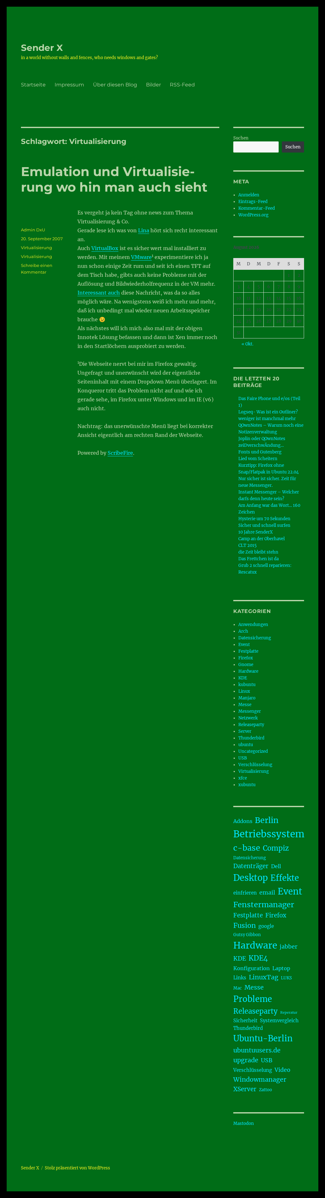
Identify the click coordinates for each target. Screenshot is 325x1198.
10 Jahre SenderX (255, 532)
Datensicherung (254, 638)
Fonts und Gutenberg (260, 452)
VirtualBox (104, 248)
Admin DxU (33, 229)
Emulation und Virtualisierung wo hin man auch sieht (114, 179)
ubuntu (245, 744)
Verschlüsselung (255, 764)
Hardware (248, 671)
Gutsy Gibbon (247, 934)
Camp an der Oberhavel (261, 538)
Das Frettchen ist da (258, 559)
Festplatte (248, 651)
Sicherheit (245, 1021)
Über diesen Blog (115, 85)
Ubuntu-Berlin (263, 1038)
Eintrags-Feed (253, 201)
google (266, 926)
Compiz (276, 848)
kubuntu (246, 684)
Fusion (244, 925)
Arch (243, 631)
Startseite (33, 85)
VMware (141, 257)
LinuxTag (263, 977)
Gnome (245, 664)
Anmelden (248, 195)
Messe (244, 704)
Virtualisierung (36, 247)
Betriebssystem (268, 834)
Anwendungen (253, 624)
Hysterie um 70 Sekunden (264, 518)
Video (282, 1069)
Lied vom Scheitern (257, 458)
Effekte (284, 878)
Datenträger (251, 866)
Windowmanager (259, 1079)
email (267, 892)
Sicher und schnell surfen (264, 525)
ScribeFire (120, 453)
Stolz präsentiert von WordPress (77, 1168)
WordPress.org (253, 215)
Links (239, 978)
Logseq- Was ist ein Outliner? (268, 412)
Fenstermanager (263, 904)
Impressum (69, 85)
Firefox (245, 658)
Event (244, 644)
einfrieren (245, 893)
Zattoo (265, 1089)
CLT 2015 (247, 545)
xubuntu (246, 784)
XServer (244, 1089)
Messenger (249, 711)
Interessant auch (98, 292)
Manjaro (246, 698)
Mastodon (243, 1123)
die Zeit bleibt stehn (258, 552)
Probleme (252, 999)
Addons (242, 821)
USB (242, 758)
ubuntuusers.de (257, 1050)
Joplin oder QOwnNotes (261, 438)
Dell (276, 866)
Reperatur (288, 1013)
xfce (242, 778)
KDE (242, 678)
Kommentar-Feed (256, 208)
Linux (244, 691)
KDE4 (258, 958)
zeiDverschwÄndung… (261, 445)
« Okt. (247, 344)
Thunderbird (251, 738)
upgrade (245, 1060)
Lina (143, 230)
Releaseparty (251, 724)
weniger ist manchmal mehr (267, 418)
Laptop (281, 968)
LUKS (286, 978)
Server (244, 731)
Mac (237, 988)
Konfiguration (251, 968)
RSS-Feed (182, 85)
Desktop (250, 877)
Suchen (241, 138)
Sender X (42, 47)
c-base (246, 848)
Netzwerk (248, 718)
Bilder (153, 85)
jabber (288, 946)
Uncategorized (253, 751)
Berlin (267, 820)
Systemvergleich (279, 1021)
